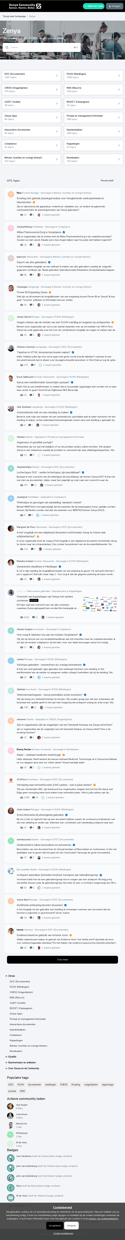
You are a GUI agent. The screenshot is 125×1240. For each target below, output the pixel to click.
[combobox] (42, 47)
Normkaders (16, 1051)
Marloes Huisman (26, 346)
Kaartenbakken (17, 1029)
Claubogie (22, 286)
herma (20, 929)
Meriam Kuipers (25, 629)
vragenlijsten (91, 1084)
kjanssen (21, 256)
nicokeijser (22, 497)
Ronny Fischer (24, 749)
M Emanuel (22, 1133)
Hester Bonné (24, 316)
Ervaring (76, 1084)
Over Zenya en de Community (23, 1068)
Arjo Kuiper (22, 1104)
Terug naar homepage (14, 16)
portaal (12, 1091)
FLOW (21, 1084)
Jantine (20, 659)
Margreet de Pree (26, 527)
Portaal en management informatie (28, 1019)
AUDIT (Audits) (18, 1002)
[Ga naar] (6, 47)
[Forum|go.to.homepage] (25, 6)
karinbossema (24, 839)
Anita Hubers (23, 809)
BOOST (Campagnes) (21, 1008)
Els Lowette (23, 869)
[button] (62, 1233)
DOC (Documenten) (20, 981)
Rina (19, 192)
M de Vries (21, 1142)
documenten (34, 1084)
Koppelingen (16, 1040)
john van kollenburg (26, 1166)
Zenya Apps (16, 1013)
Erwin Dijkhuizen (25, 376)
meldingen (50, 1084)
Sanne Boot (23, 899)
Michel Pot (21, 1123)
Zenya (11, 975)
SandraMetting (24, 226)
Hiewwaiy (22, 591)
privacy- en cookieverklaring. (103, 1218)
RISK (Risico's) (17, 997)
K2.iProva (21, 779)
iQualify (12, 1056)
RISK (22, 1091)
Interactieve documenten (22, 1024)
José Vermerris (23, 1156)
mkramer (21, 719)
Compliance (16, 1035)
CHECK (63, 1084)
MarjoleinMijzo (24, 467)
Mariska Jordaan (25, 561)
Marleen (21, 437)
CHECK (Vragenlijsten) (21, 992)
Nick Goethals (24, 407)
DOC (10, 1084)
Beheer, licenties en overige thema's (28, 1045)
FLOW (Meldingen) (19, 986)
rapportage (107, 1084)
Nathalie (21, 689)
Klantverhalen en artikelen (22, 1062)
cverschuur (22, 1114)
